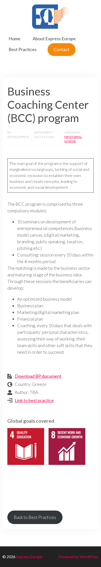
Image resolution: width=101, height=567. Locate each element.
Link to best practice (34, 400)
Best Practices (23, 49)
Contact (61, 49)
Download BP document (38, 376)
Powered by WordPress (78, 556)
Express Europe (29, 556)
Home (14, 38)
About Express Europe (54, 38)
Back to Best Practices (35, 517)
